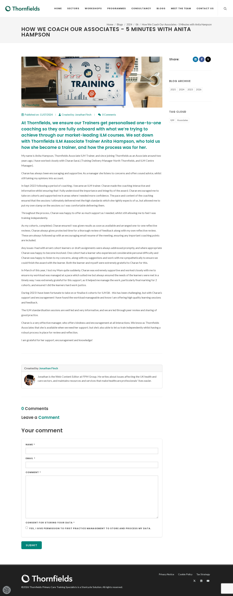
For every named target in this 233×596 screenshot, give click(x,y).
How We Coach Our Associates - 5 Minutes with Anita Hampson (177, 24)
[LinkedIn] (195, 59)
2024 (129, 24)
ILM (172, 120)
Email (30, 458)
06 (137, 24)
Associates (182, 120)
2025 (173, 89)
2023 (190, 89)
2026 (198, 89)
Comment (33, 472)
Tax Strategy (203, 574)
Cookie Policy (185, 574)
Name (30, 444)
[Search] (225, 8)
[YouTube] (208, 581)
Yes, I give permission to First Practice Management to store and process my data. (90, 528)
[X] (208, 59)
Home (110, 24)
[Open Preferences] (6, 590)
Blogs (120, 24)
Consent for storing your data (50, 522)
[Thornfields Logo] (22, 8)
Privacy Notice (166, 574)
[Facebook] (202, 59)
